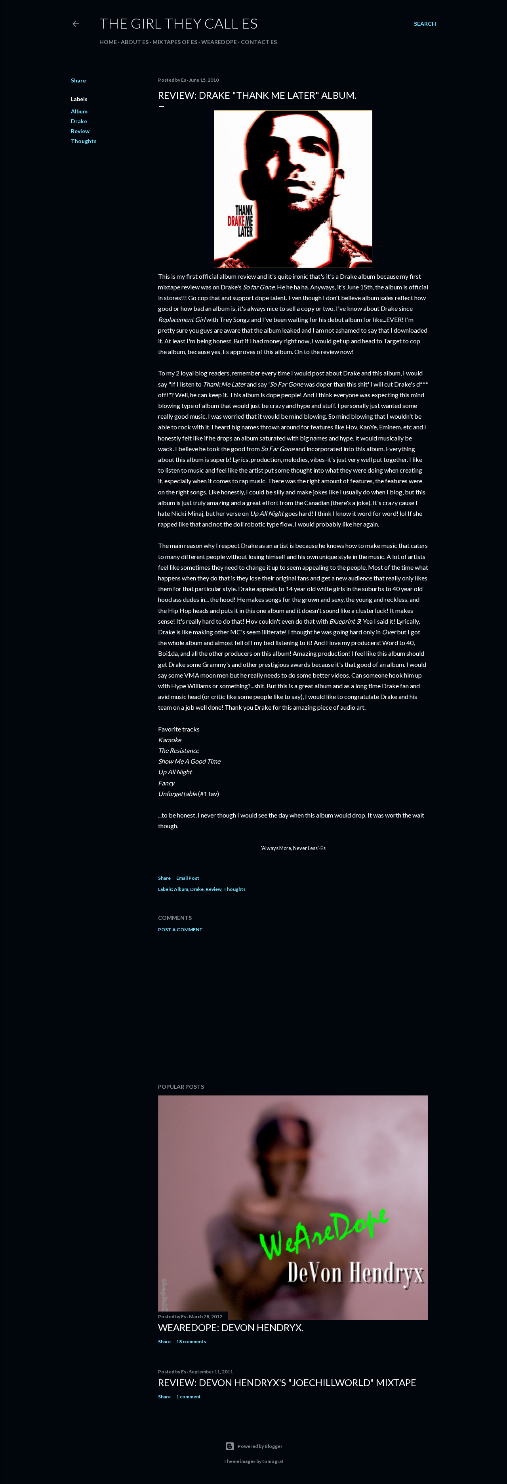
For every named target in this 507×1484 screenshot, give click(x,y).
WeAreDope (219, 41)
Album (79, 111)
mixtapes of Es (174, 41)
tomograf (273, 1461)
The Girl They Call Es (178, 23)
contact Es (259, 41)
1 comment (188, 1397)
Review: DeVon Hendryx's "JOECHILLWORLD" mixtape (287, 1382)
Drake (79, 121)
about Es (135, 41)
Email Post (187, 878)
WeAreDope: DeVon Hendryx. (230, 1327)
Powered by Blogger (260, 1446)
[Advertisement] (293, 1007)
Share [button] (78, 80)
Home (108, 41)
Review (80, 131)
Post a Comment (180, 930)
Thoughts (84, 141)
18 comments (191, 1341)
